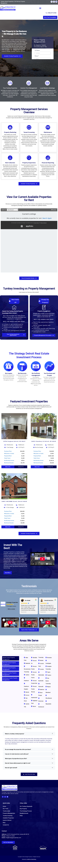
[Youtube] (56, 2)
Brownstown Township (27, 670)
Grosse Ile (33, 662)
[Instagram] (54, 2)
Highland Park (34, 702)
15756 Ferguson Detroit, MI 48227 (14, 441)
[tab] (10, 658)
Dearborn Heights (26, 688)
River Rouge (40, 694)
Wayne (49, 686)
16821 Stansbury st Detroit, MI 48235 (43, 441)
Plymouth (40, 686)
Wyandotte (48, 704)
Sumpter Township (48, 668)
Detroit (27, 692)
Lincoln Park (41, 665)
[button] (40, 8)
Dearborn (26, 680)
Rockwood (41, 707)
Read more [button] (23, 612)
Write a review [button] (11, 609)
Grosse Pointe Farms (33, 674)
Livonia (42, 669)
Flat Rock (25, 699)
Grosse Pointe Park (34, 682)
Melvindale (41, 675)
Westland (48, 692)
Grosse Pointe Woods (33, 689)
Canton (27, 675)
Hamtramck (34, 697)
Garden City (26, 705)
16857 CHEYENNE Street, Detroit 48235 (14, 501)
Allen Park (26, 659)
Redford (42, 689)
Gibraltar (34, 657)
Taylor (48, 672)
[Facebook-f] (52, 2)
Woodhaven (49, 698)
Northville (40, 680)
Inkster (41, 660)
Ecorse (27, 695)
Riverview (40, 701)
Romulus (49, 657)
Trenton (49, 675)
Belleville (27, 663)
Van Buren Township (48, 681)
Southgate (48, 663)
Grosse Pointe (33, 668)
